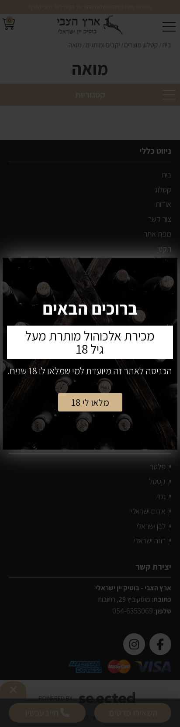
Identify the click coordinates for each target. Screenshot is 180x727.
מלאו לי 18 (90, 402)
